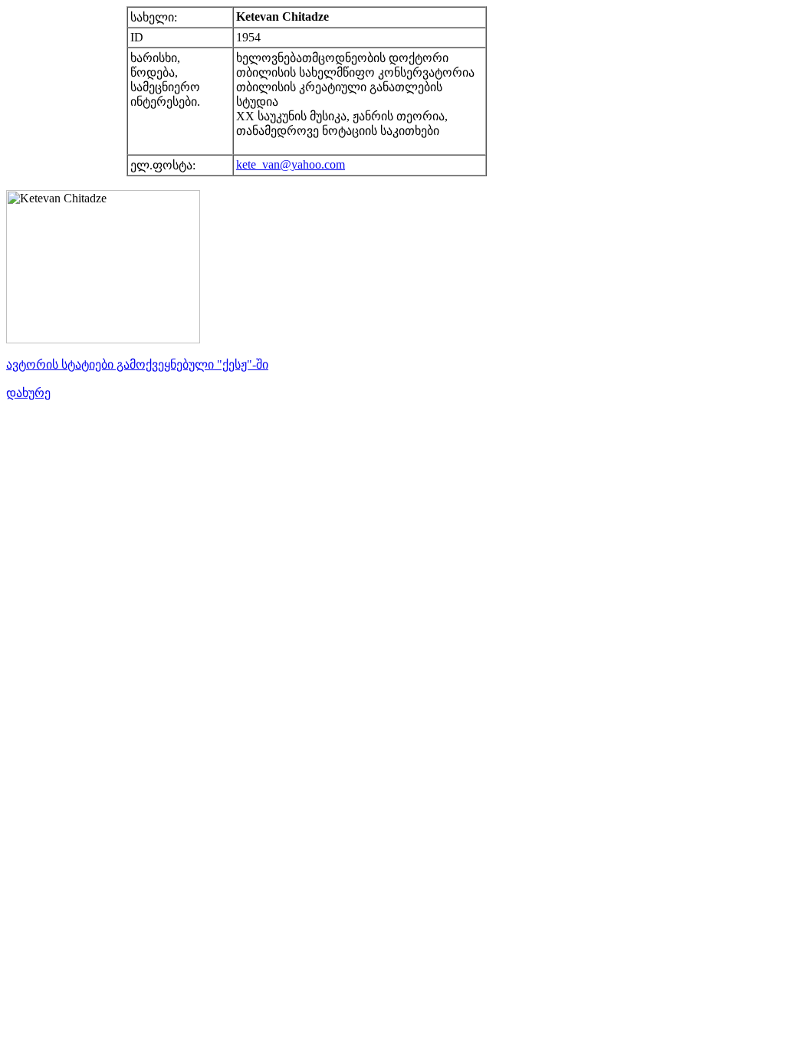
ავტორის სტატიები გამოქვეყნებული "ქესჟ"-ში (137, 364)
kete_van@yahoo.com (290, 164)
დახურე (28, 392)
